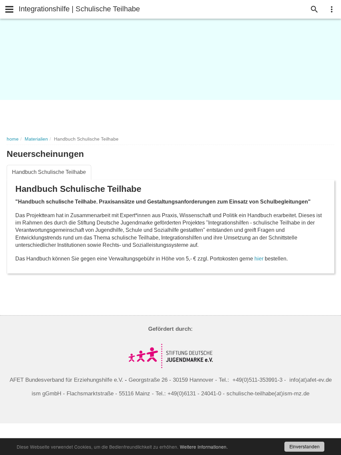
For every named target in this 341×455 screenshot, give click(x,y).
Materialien (36, 139)
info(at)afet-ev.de (310, 380)
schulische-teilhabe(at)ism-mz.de (267, 393)
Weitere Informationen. (204, 446)
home (13, 139)
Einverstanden (304, 446)
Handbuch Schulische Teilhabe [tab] (49, 172)
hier (259, 258)
